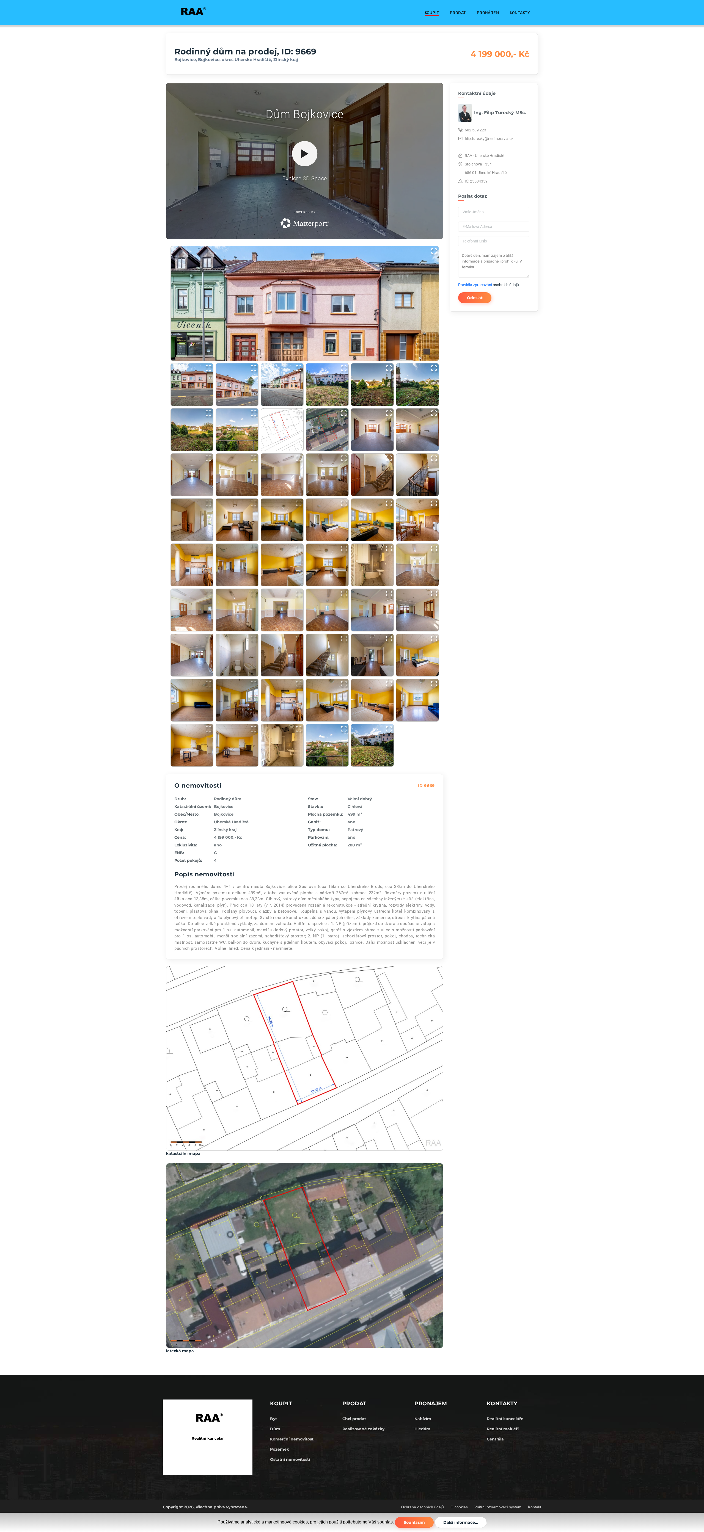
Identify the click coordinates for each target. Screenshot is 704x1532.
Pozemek (279, 1449)
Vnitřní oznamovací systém (497, 1507)
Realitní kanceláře (505, 1418)
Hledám (422, 1428)
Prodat (458, 12)
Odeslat (475, 298)
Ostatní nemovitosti (290, 1459)
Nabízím (422, 1418)
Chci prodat (354, 1418)
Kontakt (534, 1507)
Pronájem (488, 12)
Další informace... (460, 1522)
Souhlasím (414, 1522)
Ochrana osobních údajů (422, 1507)
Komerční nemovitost (292, 1439)
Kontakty (520, 12)
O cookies (459, 1507)
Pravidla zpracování (475, 285)
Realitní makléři (503, 1428)
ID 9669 (426, 785)
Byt (273, 1418)
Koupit (432, 12)
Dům (275, 1428)
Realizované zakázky (363, 1428)
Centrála (495, 1439)
